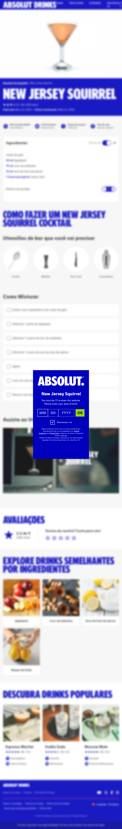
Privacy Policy (54, 433)
